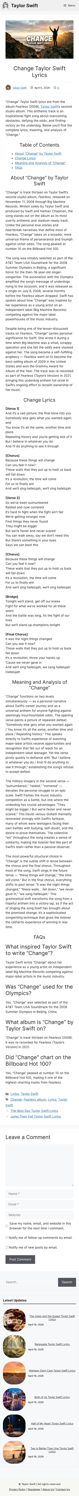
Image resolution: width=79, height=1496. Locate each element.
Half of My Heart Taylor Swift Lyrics (52, 1423)
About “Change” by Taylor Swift (38, 153)
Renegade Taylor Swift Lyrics (52, 1344)
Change (16, 1099)
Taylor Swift (24, 5)
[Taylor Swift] (5, 5)
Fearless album (35, 1099)
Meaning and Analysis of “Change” (40, 163)
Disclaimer (34, 1489)
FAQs (18, 167)
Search (67, 1282)
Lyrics (14, 1094)
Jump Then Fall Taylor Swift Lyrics (35, 1116)
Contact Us (63, 1489)
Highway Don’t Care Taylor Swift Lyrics (52, 1370)
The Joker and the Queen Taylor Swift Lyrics (52, 1318)
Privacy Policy (17, 1489)
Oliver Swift (20, 87)
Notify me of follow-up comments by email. (41, 1238)
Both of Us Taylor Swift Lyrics (52, 1397)
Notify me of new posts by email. (33, 1247)
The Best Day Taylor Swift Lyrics (34, 1111)
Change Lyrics (25, 158)
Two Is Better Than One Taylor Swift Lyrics (52, 1450)
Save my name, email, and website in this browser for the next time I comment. (40, 1226)
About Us (48, 1489)
